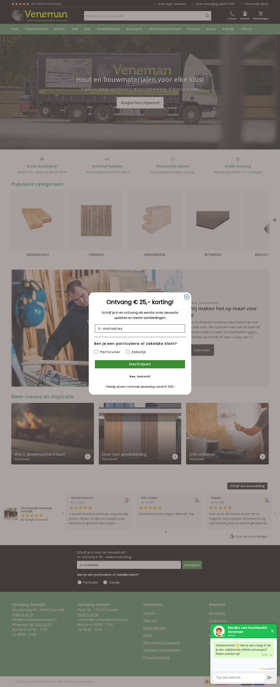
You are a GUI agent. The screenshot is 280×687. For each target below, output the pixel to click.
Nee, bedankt (140, 376)
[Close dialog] (186, 296)
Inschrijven (140, 364)
